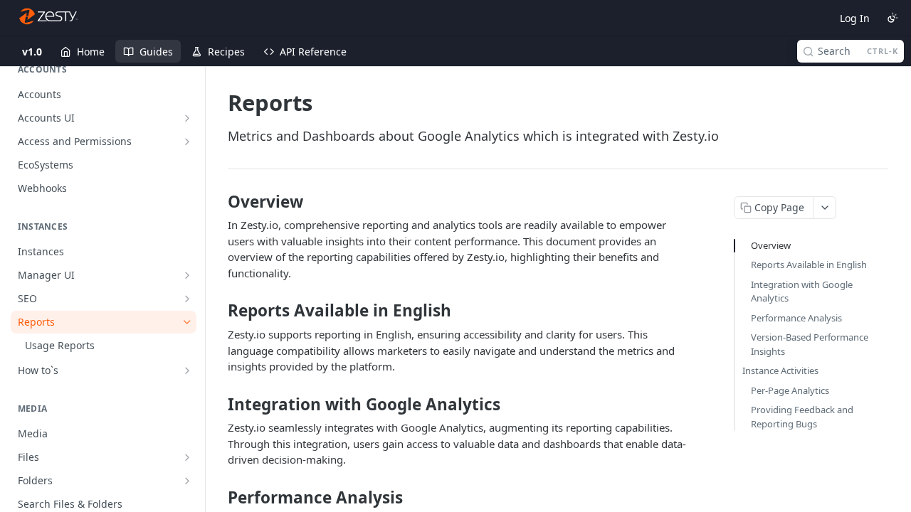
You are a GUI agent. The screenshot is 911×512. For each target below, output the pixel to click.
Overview (771, 245)
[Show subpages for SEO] (187, 298)
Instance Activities (780, 370)
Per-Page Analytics (790, 390)
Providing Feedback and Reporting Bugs (802, 416)
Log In (855, 18)
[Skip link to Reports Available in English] (218, 310)
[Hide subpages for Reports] (187, 322)
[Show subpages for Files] (187, 457)
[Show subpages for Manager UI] (187, 275)
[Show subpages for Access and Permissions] (187, 141)
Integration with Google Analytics (802, 291)
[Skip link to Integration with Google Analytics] (218, 403)
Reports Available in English (809, 264)
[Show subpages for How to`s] (187, 370)
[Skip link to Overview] (218, 201)
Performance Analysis (796, 317)
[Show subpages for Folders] (187, 480)
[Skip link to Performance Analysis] (218, 497)
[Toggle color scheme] (892, 17)
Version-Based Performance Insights (809, 344)
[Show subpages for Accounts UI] (187, 118)
